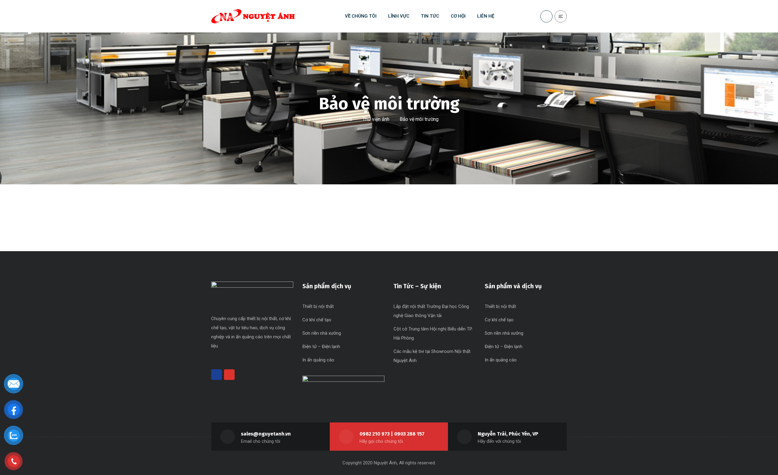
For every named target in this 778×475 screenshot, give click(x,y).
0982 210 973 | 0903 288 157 (392, 434)
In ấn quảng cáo (318, 360)
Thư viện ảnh (376, 119)
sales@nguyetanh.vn (266, 434)
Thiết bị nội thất (318, 306)
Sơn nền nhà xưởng (321, 333)
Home (345, 119)
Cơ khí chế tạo (316, 320)
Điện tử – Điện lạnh (321, 346)
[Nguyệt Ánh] (253, 16)
